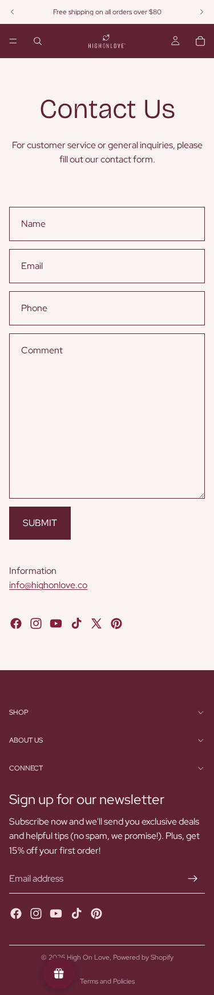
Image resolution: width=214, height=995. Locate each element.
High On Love (88, 957)
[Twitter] (96, 623)
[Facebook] (16, 623)
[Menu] (13, 41)
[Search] (37, 41)
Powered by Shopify (143, 957)
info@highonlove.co (48, 585)
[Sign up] (193, 879)
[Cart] (200, 41)
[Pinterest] (116, 623)
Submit (40, 523)
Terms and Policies (107, 981)
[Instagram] (36, 623)
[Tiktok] (76, 623)
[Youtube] (56, 623)
